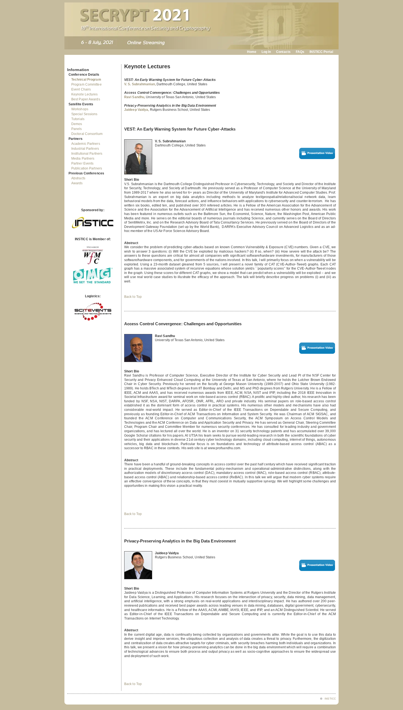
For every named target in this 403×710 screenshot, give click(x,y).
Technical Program (86, 79)
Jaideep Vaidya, (137, 110)
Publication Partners (86, 168)
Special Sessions (84, 114)
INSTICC (330, 698)
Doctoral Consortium (87, 134)
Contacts (283, 52)
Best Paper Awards (85, 99)
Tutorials (77, 119)
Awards (77, 183)
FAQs (300, 52)
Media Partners (82, 158)
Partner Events (82, 163)
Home (251, 52)
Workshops (79, 109)
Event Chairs (81, 89)
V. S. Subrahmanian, (140, 84)
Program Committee (86, 84)
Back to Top (133, 297)
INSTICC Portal (321, 52)
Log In (266, 52)
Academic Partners (85, 144)
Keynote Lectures (84, 94)
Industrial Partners (85, 149)
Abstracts (78, 178)
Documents (73, 62)
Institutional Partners (86, 153)
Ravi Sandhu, (135, 97)
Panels (76, 129)
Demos (76, 124)
